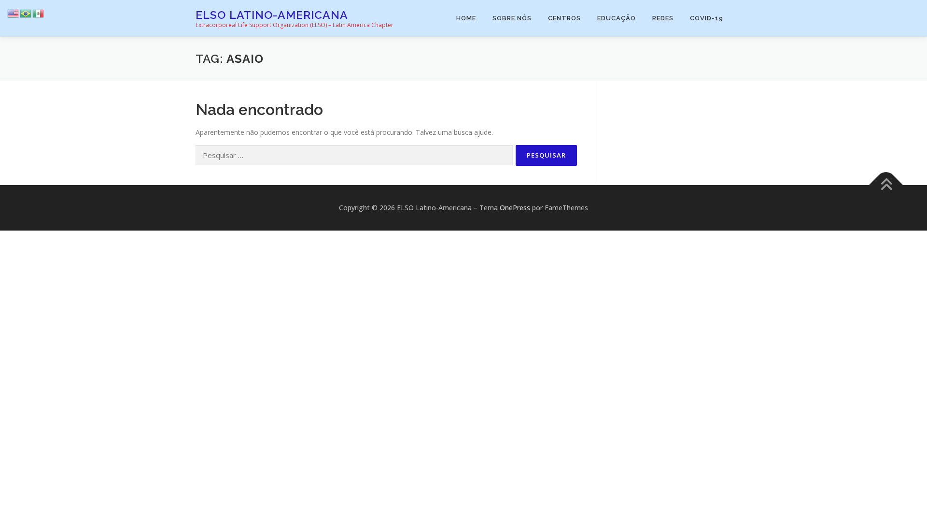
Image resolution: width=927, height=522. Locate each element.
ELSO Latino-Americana (272, 14)
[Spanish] (38, 12)
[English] (13, 12)
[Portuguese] (26, 12)
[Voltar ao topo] (886, 185)
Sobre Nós (512, 18)
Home (466, 18)
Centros (564, 18)
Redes (663, 18)
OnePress (515, 207)
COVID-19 (706, 18)
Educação (616, 18)
